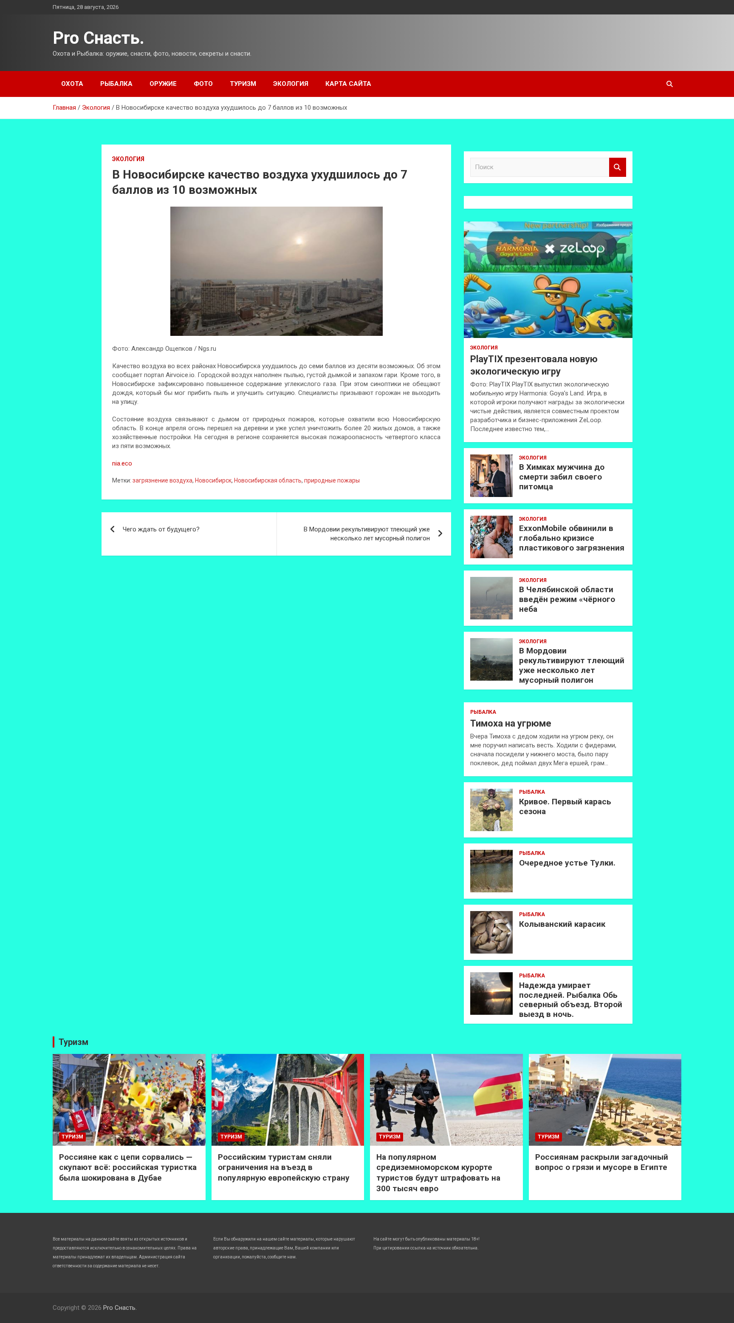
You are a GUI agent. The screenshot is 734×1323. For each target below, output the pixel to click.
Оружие (163, 84)
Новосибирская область (268, 480)
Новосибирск (213, 480)
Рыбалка (116, 84)
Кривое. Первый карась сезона (565, 806)
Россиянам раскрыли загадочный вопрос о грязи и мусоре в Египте (601, 1162)
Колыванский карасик (562, 924)
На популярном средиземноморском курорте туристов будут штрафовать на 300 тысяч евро (438, 1172)
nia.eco (122, 463)
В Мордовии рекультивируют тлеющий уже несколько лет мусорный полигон (367, 533)
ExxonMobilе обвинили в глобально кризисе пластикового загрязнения (571, 538)
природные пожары (332, 480)
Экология (290, 84)
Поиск (617, 167)
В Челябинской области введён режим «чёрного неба (567, 599)
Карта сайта (348, 84)
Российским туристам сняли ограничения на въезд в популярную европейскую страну (284, 1167)
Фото (203, 84)
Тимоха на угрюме (510, 723)
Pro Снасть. (98, 38)
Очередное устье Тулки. (567, 863)
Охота (72, 84)
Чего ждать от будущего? (161, 529)
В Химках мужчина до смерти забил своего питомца (561, 476)
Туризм (243, 84)
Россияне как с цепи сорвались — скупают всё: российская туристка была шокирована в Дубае (128, 1167)
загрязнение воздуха (162, 480)
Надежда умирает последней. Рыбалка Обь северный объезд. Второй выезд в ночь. (570, 999)
